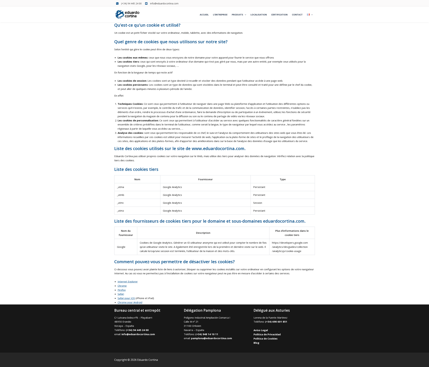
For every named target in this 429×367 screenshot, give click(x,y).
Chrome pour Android (130, 302)
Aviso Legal (261, 330)
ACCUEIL (204, 14)
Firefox (122, 290)
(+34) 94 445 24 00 (137, 330)
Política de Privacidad (267, 334)
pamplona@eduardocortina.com (211, 338)
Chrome (122, 285)
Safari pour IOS (126, 298)
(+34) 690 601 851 (276, 321)
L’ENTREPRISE (220, 14)
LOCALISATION (259, 14)
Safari (121, 294)
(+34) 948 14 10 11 (206, 334)
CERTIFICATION (279, 14)
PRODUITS (237, 14)
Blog (256, 342)
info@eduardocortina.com (138, 334)
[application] (244, 14)
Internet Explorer (128, 281)
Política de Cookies (266, 338)
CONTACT (297, 14)
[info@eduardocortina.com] (161, 3)
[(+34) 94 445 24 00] (129, 3)
